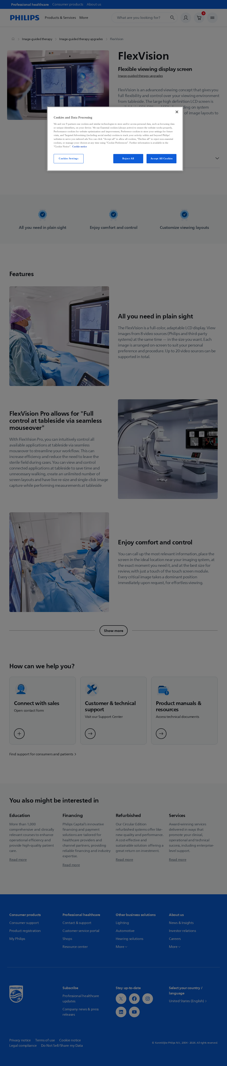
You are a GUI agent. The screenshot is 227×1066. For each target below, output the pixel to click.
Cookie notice (79, 146)
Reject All (128, 158)
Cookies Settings (68, 158)
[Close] (177, 112)
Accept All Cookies (162, 158)
